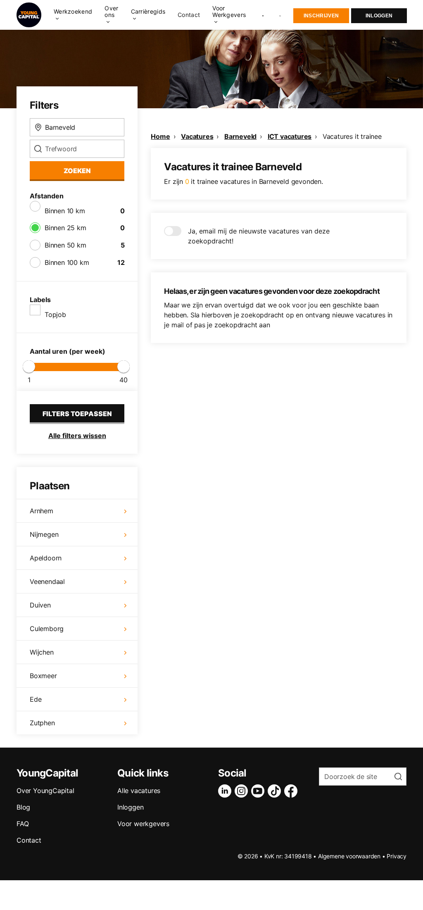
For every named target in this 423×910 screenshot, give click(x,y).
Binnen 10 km (65, 211)
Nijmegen (44, 534)
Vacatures (197, 136)
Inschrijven (321, 16)
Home (160, 136)
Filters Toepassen (77, 414)
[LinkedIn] (226, 791)
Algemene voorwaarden (349, 856)
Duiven (40, 605)
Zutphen (42, 723)
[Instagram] (243, 791)
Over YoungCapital (45, 790)
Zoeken (77, 171)
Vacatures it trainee (352, 136)
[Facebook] (292, 791)
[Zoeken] (280, 15)
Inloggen (379, 16)
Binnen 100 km (67, 262)
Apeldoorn (46, 558)
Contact (189, 15)
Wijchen (42, 652)
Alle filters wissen (77, 435)
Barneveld (240, 136)
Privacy (396, 856)
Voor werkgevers (143, 823)
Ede (35, 699)
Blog (23, 807)
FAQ (23, 823)
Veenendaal (47, 581)
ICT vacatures (289, 136)
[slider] (29, 366)
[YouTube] (259, 791)
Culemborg (47, 628)
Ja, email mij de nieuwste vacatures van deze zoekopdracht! (259, 236)
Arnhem (41, 511)
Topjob (55, 314)
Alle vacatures (138, 790)
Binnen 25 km (65, 228)
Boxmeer (43, 676)
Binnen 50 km (65, 245)
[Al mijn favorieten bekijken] (263, 15)
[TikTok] (276, 791)
